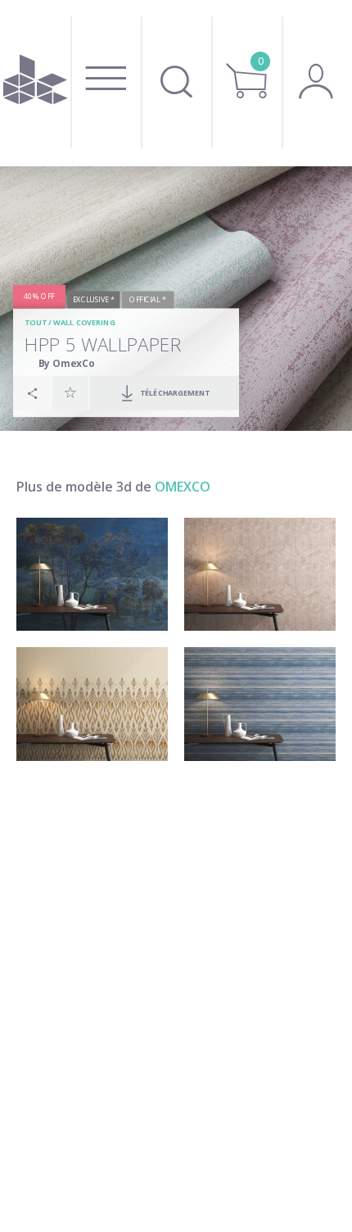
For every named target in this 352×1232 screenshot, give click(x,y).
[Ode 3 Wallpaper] (260, 704)
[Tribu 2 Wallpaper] (92, 704)
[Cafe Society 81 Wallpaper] (92, 575)
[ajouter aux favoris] (70, 392)
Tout (35, 322)
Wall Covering (83, 322)
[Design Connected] (35, 83)
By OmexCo (66, 363)
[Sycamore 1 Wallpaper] (260, 575)
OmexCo (182, 487)
